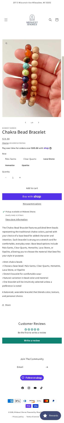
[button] (6, 20)
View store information (17, 219)
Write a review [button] (32, 340)
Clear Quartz (30, 159)
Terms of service (32, 417)
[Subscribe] (47, 367)
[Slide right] (38, 122)
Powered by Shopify (34, 412)
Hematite (11, 166)
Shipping (5, 143)
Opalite (27, 166)
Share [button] (8, 305)
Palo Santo (10, 159)
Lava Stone (50, 159)
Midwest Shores (20, 412)
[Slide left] (25, 122)
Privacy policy (18, 417)
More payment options (32, 204)
